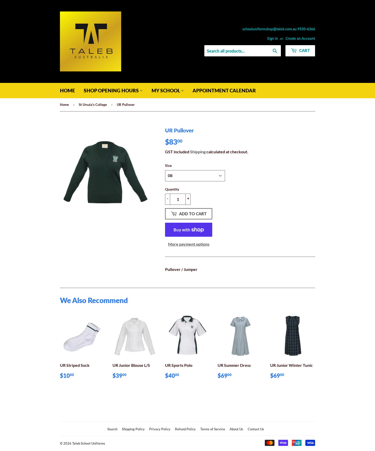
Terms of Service (212, 429)
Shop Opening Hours (112, 90)
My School (166, 90)
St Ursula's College (93, 105)
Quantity (172, 189)
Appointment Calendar (224, 90)
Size (168, 165)
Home (67, 90)
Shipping (198, 151)
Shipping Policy (133, 429)
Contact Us (256, 429)
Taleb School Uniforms (88, 443)
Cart (304, 50)
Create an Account (300, 38)
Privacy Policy (159, 429)
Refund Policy (185, 429)
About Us (236, 429)
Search (112, 429)
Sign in (272, 38)
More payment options (188, 244)
